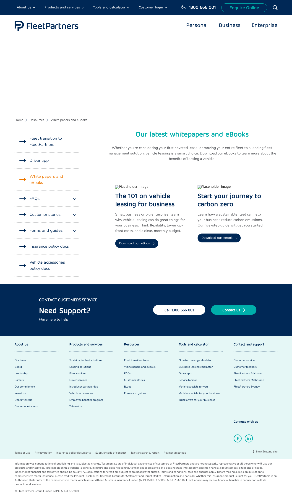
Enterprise (264, 26)
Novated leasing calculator (195, 360)
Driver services (78, 380)
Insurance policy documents (73, 453)
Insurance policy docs (49, 246)
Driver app (39, 160)
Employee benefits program (86, 400)
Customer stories (45, 214)
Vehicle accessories (81, 393)
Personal (197, 26)
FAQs (34, 198)
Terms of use (22, 453)
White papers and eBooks (69, 120)
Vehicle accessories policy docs (47, 265)
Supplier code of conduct (110, 453)
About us (24, 8)
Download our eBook (135, 244)
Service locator (188, 380)
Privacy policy (43, 453)
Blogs (127, 386)
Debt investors (23, 400)
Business (229, 26)
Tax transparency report (145, 453)
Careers (19, 380)
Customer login (151, 8)
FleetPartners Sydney (247, 386)
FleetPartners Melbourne (249, 380)
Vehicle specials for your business (199, 393)
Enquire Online (244, 8)
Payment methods (175, 453)
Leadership (21, 373)
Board (18, 367)
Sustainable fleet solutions (85, 360)
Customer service (244, 360)
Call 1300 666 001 (179, 310)
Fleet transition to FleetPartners (45, 141)
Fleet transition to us (136, 360)
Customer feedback (245, 367)
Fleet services (77, 373)
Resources (37, 120)
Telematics (75, 406)
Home (19, 120)
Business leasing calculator (196, 367)
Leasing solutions (80, 367)
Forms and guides (46, 230)
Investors (20, 393)
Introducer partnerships (83, 386)
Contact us (231, 310)
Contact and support (249, 345)
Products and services (62, 8)
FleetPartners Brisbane (247, 373)
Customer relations (26, 406)
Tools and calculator (109, 8)
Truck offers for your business (197, 400)
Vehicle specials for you (193, 386)
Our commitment (25, 386)
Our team (20, 360)
